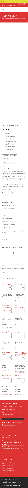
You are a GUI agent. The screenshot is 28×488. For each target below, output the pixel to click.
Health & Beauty (8, 18)
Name (3, 262)
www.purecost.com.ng (9, 470)
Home (3, 18)
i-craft (13, 485)
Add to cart (22, 324)
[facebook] (19, 4)
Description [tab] (6, 162)
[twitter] (21, 4)
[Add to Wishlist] (10, 286)
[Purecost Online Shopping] (6, 9)
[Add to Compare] (10, 289)
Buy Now (4, 302)
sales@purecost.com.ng (9, 468)
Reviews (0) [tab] (13, 162)
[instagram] (25, 4)
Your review (4, 254)
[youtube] (23, 4)
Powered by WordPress (6, 485)
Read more (22, 300)
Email (3, 265)
